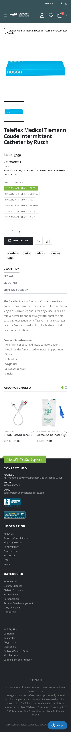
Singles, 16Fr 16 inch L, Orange (21, 193)
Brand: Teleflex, (13, 170)
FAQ (6, 559)
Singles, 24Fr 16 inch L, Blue (20, 217)
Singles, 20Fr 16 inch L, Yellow (21, 205)
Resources (9, 555)
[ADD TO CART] (27, 403)
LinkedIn (40, 253)
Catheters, (29, 170)
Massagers (10, 646)
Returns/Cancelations (16, 538)
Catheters (9, 431)
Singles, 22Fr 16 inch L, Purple (21, 211)
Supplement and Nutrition (18, 659)
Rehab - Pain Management (18, 603)
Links (48, 3)
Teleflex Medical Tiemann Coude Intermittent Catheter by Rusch (35, 135)
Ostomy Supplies (13, 585)
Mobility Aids (10, 629)
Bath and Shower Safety (17, 651)
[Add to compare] (48, 241)
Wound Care (10, 581)
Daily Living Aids (12, 607)
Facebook (13, 253)
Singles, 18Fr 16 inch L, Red (19, 199)
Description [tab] (11, 268)
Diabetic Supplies (13, 590)
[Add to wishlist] (39, 241)
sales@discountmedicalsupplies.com (24, 492)
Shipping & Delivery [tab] (16, 289)
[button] (62, 387)
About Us (9, 533)
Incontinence (11, 594)
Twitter (27, 253)
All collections (11, 655)
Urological (10, 174)
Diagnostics (10, 642)
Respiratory (10, 638)
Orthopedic (10, 611)
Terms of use (11, 551)
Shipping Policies (13, 542)
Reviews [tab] (9, 275)
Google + (55, 253)
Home (5, 27)
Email (10, 257)
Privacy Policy (11, 546)
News (7, 564)
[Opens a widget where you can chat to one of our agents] (57, 725)
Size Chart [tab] (10, 282)
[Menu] (5, 15)
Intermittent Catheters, (51, 170)
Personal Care (11, 598)
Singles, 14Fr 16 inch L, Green (20, 188)
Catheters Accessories (49, 431)
